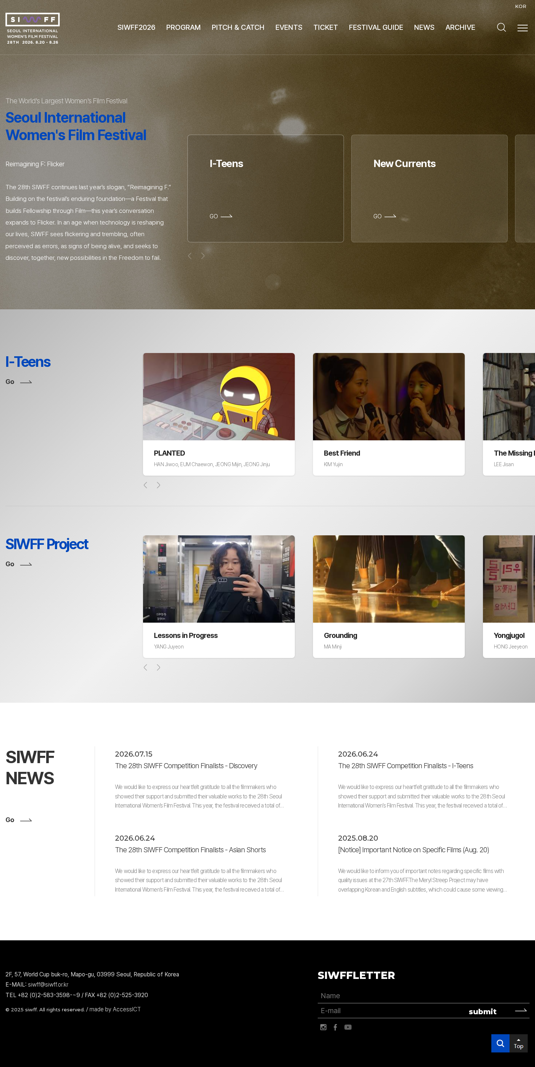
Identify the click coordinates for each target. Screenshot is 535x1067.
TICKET (325, 27)
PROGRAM (183, 27)
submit (483, 1011)
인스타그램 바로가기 (323, 1027)
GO (214, 216)
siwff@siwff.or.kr (48, 984)
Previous (145, 485)
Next (158, 485)
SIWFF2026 (136, 27)
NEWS (424, 27)
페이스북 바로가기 (335, 1027)
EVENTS (289, 27)
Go (9, 381)
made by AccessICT (115, 1009)
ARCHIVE (460, 27)
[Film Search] (501, 27)
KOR (520, 6)
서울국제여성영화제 (32, 28)
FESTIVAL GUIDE (376, 27)
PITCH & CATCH (238, 27)
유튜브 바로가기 (348, 1027)
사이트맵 (523, 28)
